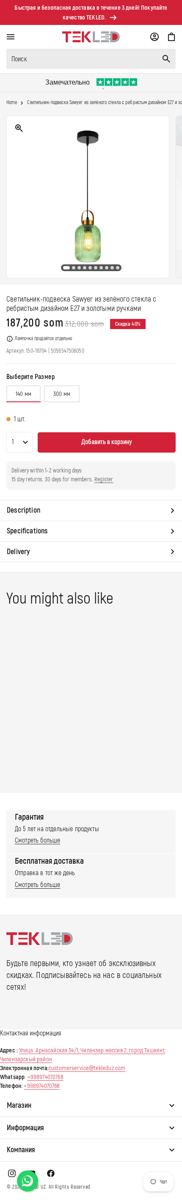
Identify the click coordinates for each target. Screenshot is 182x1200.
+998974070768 (45, 1077)
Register (103, 479)
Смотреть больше (37, 840)
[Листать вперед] (168, 197)
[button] (10, 37)
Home (11, 102)
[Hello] (27, 1181)
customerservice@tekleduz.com (87, 1068)
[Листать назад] (13, 197)
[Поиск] (166, 59)
